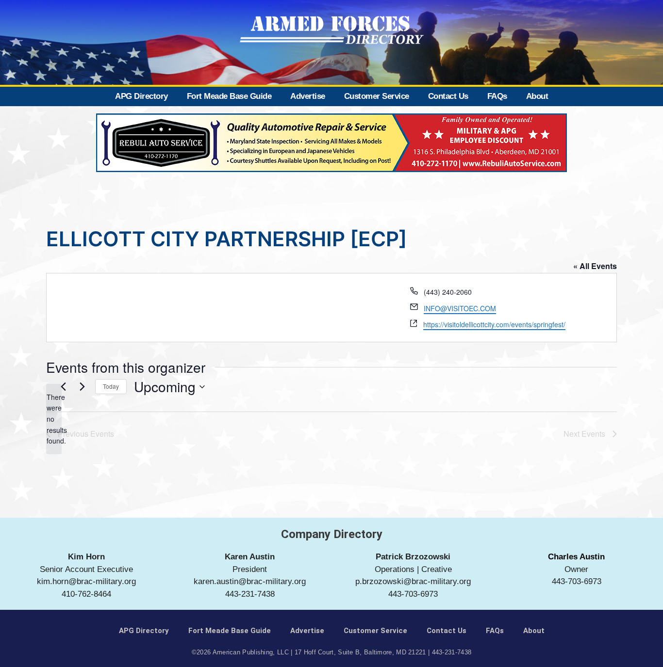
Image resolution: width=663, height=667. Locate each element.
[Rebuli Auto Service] (331, 169)
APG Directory (141, 96)
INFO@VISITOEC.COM (460, 308)
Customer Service (376, 96)
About (537, 96)
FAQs (497, 96)
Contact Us (448, 96)
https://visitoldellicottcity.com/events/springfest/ (494, 324)
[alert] (54, 419)
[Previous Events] (63, 387)
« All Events (595, 265)
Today (111, 386)
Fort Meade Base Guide (229, 96)
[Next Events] (82, 387)
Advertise (307, 96)
